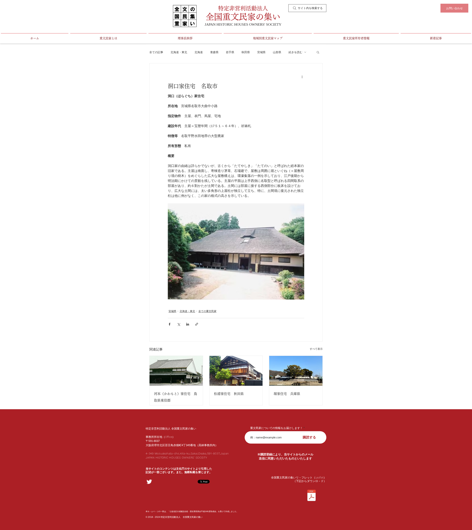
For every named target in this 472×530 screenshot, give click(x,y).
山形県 (277, 52)
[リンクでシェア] (196, 324)
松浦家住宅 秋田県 (229, 393)
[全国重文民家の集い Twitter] (149, 481)
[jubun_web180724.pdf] (311, 496)
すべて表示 (316, 348)
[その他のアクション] (302, 76)
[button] (318, 52)
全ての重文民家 (207, 311)
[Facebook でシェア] (169, 324)
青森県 (214, 52)
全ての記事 (156, 52)
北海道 (199, 52)
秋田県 (246, 52)
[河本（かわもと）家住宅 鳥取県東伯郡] (176, 371)
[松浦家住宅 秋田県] (236, 371)
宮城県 (261, 52)
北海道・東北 (179, 52)
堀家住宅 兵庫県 (287, 393)
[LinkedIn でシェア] (187, 324)
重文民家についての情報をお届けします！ (276, 428)
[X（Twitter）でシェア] (178, 324)
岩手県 (230, 52)
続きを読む (295, 52)
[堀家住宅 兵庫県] (295, 371)
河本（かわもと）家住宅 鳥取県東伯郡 (175, 397)
